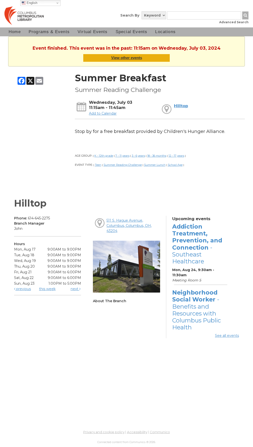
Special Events (132, 31)
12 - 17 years (176, 155)
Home (15, 31)
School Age (175, 165)
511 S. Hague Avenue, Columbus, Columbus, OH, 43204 (129, 225)
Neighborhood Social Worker (196, 310)
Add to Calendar (103, 113)
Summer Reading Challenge (123, 165)
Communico (160, 432)
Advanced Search (234, 22)
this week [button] (47, 289)
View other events (126, 58)
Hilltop (181, 105)
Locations (165, 31)
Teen (98, 165)
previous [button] (23, 289)
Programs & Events (49, 31)
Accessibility (137, 432)
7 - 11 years (122, 155)
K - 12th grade (103, 155)
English (31, 3)
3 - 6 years (138, 155)
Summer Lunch (155, 165)
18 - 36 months (156, 155)
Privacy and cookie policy (104, 432)
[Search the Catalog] (245, 15)
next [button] (75, 289)
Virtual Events (93, 31)
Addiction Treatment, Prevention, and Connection (197, 244)
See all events (227, 335)
